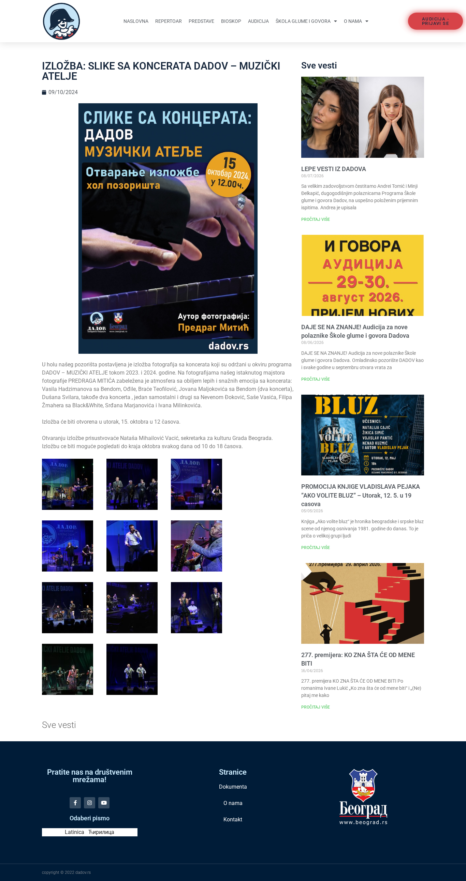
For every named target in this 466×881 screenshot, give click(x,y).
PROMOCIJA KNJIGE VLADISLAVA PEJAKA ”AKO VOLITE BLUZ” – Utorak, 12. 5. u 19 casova (360, 495)
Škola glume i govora (303, 21)
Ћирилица (101, 832)
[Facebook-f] (75, 802)
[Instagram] (89, 802)
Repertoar (168, 21)
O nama (353, 21)
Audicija (258, 21)
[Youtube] (104, 802)
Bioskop (231, 21)
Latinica (74, 832)
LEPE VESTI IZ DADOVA (333, 168)
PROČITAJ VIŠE (315, 219)
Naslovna (135, 21)
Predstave (201, 21)
